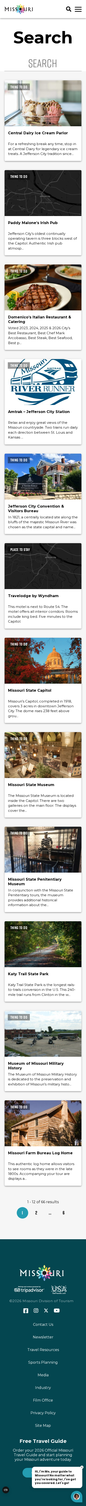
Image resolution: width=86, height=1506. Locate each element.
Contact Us (43, 1324)
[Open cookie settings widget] (5, 1489)
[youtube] (57, 1311)
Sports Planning (43, 1362)
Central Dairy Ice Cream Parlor (38, 133)
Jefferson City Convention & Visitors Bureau (36, 508)
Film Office (43, 1400)
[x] (46, 1310)
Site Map (43, 1425)
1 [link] (22, 1212)
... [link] (50, 1212)
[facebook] (25, 1311)
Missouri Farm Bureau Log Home (40, 1153)
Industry (43, 1387)
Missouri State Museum (31, 785)
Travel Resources (43, 1350)
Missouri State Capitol (29, 690)
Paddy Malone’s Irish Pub (33, 223)
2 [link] (36, 1212)
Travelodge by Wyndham (33, 596)
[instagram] (36, 1310)
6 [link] (64, 1212)
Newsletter (43, 1337)
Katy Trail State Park (28, 974)
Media (43, 1375)
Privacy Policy (43, 1413)
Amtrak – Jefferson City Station (39, 412)
